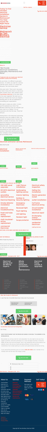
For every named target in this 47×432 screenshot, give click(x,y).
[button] (24, 3)
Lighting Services (36, 227)
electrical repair (38, 213)
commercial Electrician (5, 227)
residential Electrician (36, 223)
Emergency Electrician (20, 204)
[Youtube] (43, 390)
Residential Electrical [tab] (14, 303)
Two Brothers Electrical (6, 94)
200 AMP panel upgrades (6, 186)
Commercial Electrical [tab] (28, 303)
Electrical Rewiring (8, 200)
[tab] (27, 247)
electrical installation (4, 150)
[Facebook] (39, 390)
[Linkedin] (41, 390)
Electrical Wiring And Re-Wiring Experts (7, 264)
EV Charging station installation (36, 218)
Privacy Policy (4, 420)
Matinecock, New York (17, 364)
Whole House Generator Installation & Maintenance (24, 265)
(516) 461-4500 (29, 350)
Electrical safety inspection (38, 186)
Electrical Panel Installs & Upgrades (38, 264)
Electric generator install (39, 196)
